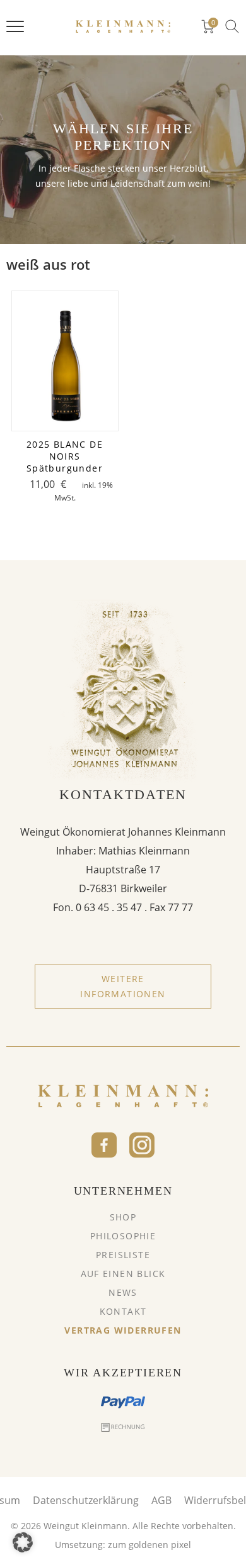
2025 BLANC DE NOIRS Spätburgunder (64, 456)
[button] (22, 1542)
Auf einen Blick (123, 1274)
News (123, 1292)
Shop (123, 1217)
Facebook (104, 1145)
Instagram (142, 1145)
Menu (15, 26)
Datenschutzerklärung (86, 1500)
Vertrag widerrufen (122, 1330)
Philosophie (123, 1236)
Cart (213, 23)
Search (232, 26)
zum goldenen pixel (149, 1545)
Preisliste (123, 1255)
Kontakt (123, 1311)
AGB (161, 1500)
